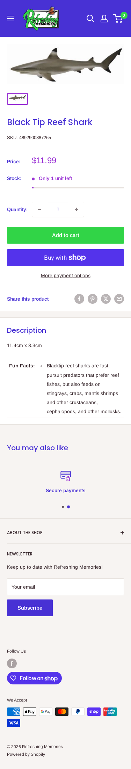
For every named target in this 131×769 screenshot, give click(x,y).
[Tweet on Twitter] (106, 299)
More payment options (65, 275)
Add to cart (65, 235)
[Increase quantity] (76, 209)
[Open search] (90, 18)
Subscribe (29, 608)
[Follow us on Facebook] (12, 663)
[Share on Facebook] (79, 299)
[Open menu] (10, 18)
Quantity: (17, 209)
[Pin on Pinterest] (92, 299)
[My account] (104, 18)
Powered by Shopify (26, 754)
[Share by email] (119, 299)
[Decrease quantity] (39, 209)
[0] (118, 18)
